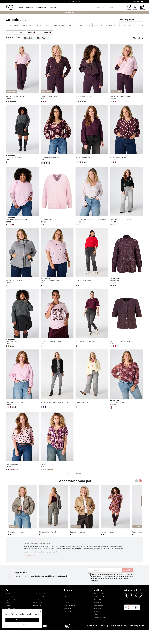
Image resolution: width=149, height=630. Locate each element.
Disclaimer (97, 611)
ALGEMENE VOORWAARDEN (118, 626)
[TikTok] (126, 595)
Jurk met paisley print (109, 532)
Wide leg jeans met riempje (120, 219)
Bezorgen (66, 603)
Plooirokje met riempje (14, 157)
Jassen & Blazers (38, 600)
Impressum (97, 608)
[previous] (7, 68)
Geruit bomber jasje (15, 532)
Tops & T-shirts (11, 600)
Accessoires (37, 606)
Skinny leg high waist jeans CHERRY (54, 402)
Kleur (31, 32)
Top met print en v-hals (14, 464)
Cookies (96, 614)
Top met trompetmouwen (50, 157)
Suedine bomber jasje (78, 532)
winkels (136, 1)
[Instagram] (136, 595)
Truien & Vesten (38, 603)
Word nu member (22, 620)
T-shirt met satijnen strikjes (51, 280)
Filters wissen (138, 38)
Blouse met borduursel (84, 157)
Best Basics (9, 594)
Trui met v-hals (46, 219)
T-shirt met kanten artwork (51, 341)
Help (64, 594)
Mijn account (67, 611)
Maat (11, 32)
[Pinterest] (140, 595)
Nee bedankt (22, 624)
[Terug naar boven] (145, 626)
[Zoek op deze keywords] (122, 7)
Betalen (65, 600)
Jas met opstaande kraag (15, 280)
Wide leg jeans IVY (83, 402)
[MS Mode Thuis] (9, 7)
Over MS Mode (98, 603)
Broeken (8, 606)
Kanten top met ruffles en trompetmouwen (91, 219)
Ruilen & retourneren (69, 606)
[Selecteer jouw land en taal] (142, 1)
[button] (20, 7)
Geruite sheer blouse (118, 402)
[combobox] (108, 7)
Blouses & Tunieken (39, 597)
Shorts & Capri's (11, 608)
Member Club (98, 600)
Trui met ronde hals (13, 341)
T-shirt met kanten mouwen (16, 219)
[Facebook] (131, 595)
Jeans (7, 603)
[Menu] (138, 606)
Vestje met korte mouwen (120, 96)
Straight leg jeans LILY (84, 280)
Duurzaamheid (98, 606)
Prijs (21, 32)
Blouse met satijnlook (84, 96)
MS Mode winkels (99, 594)
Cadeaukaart (67, 608)
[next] (36, 68)
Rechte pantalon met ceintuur (17, 96)
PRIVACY (103, 626)
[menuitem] (20, 7)
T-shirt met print (47, 464)
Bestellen (66, 597)
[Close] (40, 611)
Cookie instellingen (100, 617)
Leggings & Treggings (40, 594)
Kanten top (114, 280)
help (130, 1)
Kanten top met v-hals (49, 96)
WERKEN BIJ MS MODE (137, 626)
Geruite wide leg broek (47, 532)
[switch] (137, 607)
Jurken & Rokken (11, 597)
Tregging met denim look (85, 341)
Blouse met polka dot (118, 157)
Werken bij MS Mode (100, 597)
